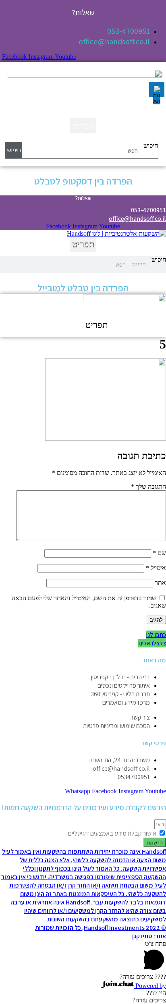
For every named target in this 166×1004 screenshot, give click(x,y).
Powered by (150, 985)
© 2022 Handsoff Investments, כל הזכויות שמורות (100, 927)
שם (159, 553)
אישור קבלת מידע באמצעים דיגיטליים (112, 833)
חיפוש (150, 145)
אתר (160, 582)
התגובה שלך (148, 486)
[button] (83, 125)
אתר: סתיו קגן (149, 936)
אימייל (156, 567)
